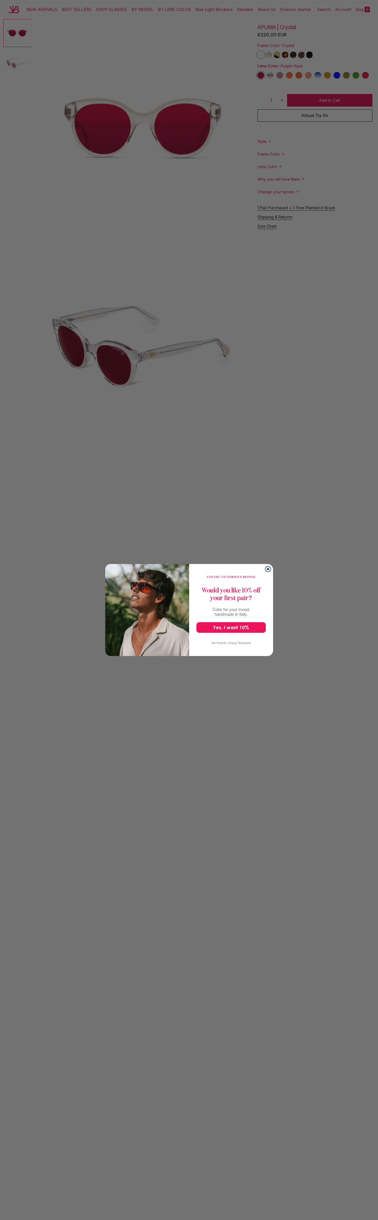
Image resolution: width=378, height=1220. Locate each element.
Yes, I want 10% (231, 627)
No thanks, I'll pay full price (231, 643)
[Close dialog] (268, 569)
